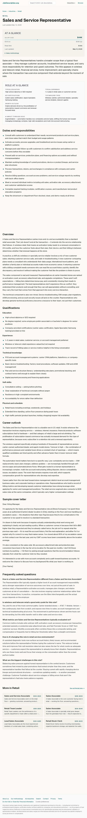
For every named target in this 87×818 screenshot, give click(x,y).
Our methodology (17, 799)
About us (6, 799)
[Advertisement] (43, 214)
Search (38, 799)
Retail (20, 11)
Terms (60, 799)
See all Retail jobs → (77, 688)
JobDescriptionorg (11, 3)
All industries (29, 799)
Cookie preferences (42, 802)
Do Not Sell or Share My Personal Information (18, 802)
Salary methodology (12, 53)
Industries (71, 3)
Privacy (53, 799)
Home (4, 11)
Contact (45, 799)
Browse (80, 3)
